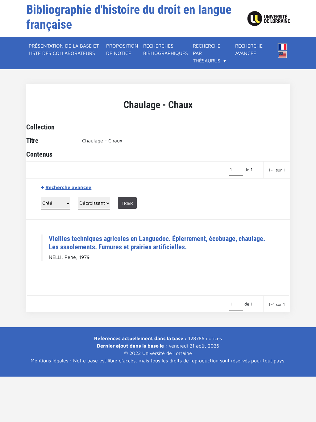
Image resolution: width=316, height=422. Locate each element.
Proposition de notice (122, 49)
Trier (127, 203)
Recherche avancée (249, 49)
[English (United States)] (282, 54)
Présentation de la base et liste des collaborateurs (64, 49)
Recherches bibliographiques (165, 49)
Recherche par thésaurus (206, 53)
